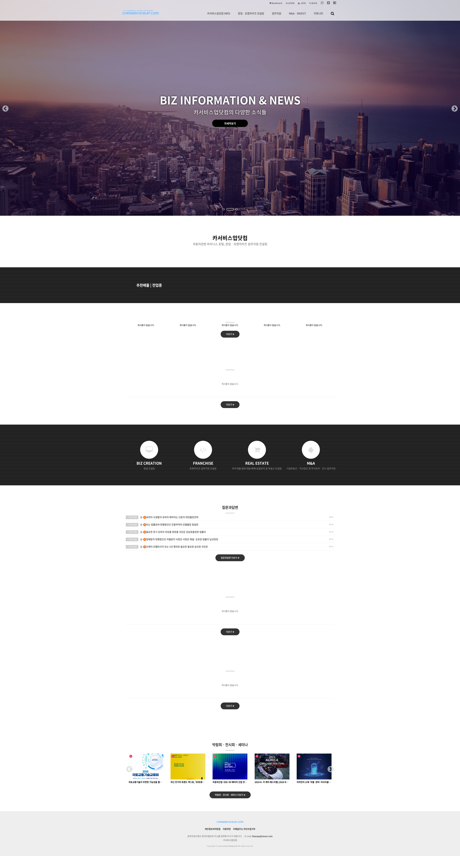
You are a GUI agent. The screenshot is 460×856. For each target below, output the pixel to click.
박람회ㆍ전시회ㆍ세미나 (230, 744)
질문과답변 (230, 507)
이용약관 (227, 829)
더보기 (229, 334)
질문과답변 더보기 (229, 557)
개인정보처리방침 (212, 829)
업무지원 (276, 13)
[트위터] (328, 3)
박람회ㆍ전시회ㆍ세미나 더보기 (229, 795)
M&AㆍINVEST (297, 13)
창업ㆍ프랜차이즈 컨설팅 (251, 13)
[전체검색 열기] (332, 13)
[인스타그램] (322, 3)
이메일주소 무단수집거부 (244, 829)
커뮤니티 (318, 13)
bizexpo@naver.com (262, 836)
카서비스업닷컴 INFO (218, 13)
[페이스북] (335, 3)
